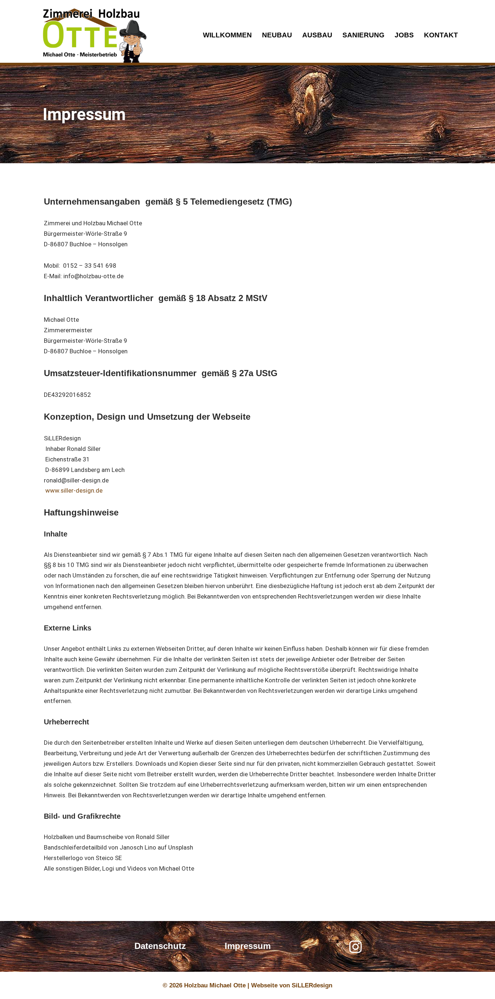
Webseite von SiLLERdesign (291, 985)
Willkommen (227, 35)
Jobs (404, 35)
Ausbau (317, 35)
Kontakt (441, 35)
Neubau (277, 35)
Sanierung (363, 35)
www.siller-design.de (73, 490)
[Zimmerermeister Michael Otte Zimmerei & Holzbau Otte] (91, 36)
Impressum (248, 946)
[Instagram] (355, 946)
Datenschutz (160, 946)
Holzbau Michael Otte (216, 985)
